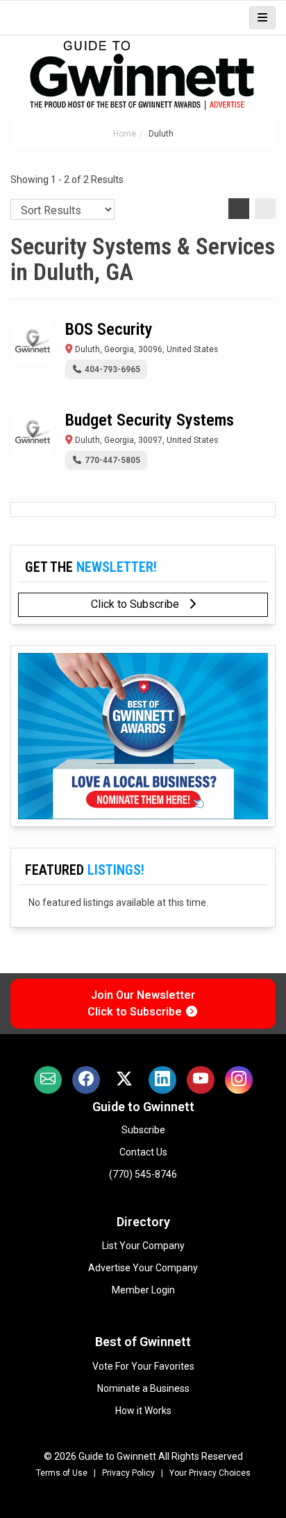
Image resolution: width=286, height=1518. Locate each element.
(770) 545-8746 (143, 1174)
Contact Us (143, 1152)
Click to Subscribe (136, 604)
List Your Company (143, 1245)
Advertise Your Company (143, 1267)
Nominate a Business (143, 1388)
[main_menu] (262, 17)
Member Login (143, 1289)
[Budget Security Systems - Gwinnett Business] (32, 433)
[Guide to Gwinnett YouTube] (200, 1080)
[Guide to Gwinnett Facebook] (86, 1080)
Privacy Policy (128, 1473)
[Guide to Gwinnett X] (124, 1080)
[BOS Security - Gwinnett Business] (32, 342)
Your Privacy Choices (210, 1473)
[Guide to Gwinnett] (143, 75)
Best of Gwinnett (143, 1341)
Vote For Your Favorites (143, 1366)
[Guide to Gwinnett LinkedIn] (162, 1080)
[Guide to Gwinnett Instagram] (239, 1080)
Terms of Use (61, 1473)
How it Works (143, 1410)
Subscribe (143, 1129)
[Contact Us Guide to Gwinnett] (48, 1080)
